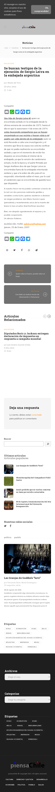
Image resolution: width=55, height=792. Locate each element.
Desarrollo (42, 779)
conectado (36, 414)
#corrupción (21, 629)
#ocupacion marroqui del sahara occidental (24, 638)
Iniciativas (15, 48)
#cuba (34, 629)
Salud (41, 785)
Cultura (9, 779)
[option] (27, 339)
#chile (8, 629)
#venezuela (32, 647)
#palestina (10, 642)
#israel (9, 633)
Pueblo (31, 785)
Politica (21, 785)
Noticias (35, 291)
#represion (24, 642)
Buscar (7, 438)
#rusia (36, 642)
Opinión (19, 271)
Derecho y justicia (24, 779)
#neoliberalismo (23, 633)
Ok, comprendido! (41, 9)
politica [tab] (7, 537)
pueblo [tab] (17, 537)
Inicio (6, 48)
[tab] (15, 455)
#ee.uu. (44, 629)
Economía (10, 785)
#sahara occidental (14, 647)
